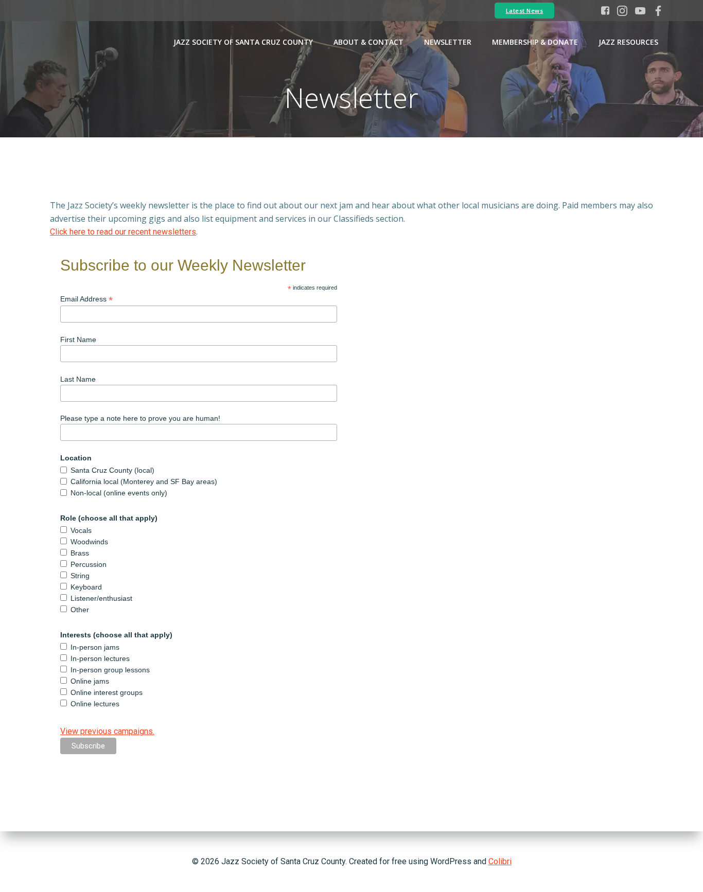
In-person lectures (100, 658)
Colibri (500, 861)
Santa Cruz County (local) (112, 470)
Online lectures (95, 704)
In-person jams (95, 647)
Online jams (90, 681)
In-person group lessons (110, 670)
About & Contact (368, 42)
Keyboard (86, 587)
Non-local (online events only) (119, 493)
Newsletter (447, 42)
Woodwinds (89, 542)
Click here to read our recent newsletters (123, 232)
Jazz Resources (628, 42)
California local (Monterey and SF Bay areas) (144, 481)
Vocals (81, 530)
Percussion (89, 564)
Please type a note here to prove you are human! (140, 418)
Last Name (78, 379)
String (80, 576)
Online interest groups (107, 692)
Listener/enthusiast (101, 598)
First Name (78, 339)
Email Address (86, 299)
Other (80, 609)
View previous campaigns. (107, 731)
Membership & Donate (535, 42)
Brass (80, 553)
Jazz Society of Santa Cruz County (243, 42)
